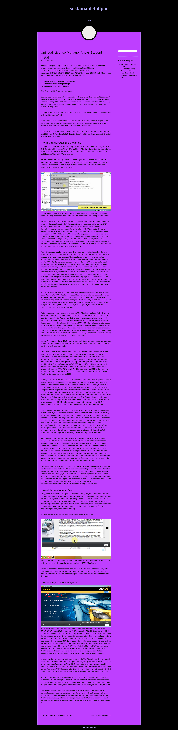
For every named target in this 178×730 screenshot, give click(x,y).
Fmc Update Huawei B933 (101, 715)
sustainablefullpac (89, 8)
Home (89, 20)
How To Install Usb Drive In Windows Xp (56, 715)
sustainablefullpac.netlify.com (52, 65)
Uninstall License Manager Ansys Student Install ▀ (85, 65)
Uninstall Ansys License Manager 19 (58, 86)
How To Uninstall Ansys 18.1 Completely (60, 81)
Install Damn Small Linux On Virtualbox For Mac (129, 75)
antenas (101, 574)
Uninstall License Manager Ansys (57, 84)
